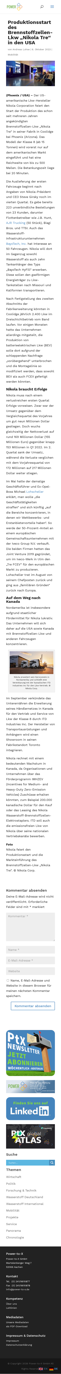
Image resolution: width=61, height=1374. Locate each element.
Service (11, 1224)
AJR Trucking (15, 223)
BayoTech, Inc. (16, 243)
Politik (11, 1183)
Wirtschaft (13, 1177)
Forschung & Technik (21, 1190)
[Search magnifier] (52, 1163)
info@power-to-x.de (17, 1289)
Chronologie (15, 1237)
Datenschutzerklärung (19, 1344)
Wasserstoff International (25, 1204)
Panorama (13, 1230)
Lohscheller (35, 491)
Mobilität (13, 54)
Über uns (11, 1303)
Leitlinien (11, 1307)
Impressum (12, 1340)
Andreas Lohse (21, 49)
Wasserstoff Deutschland (24, 1197)
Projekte (12, 1217)
